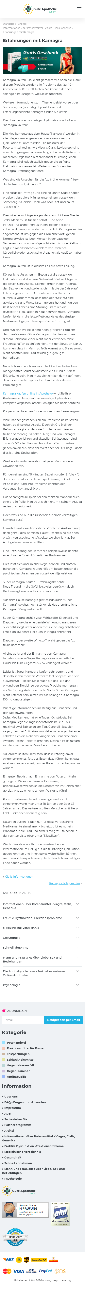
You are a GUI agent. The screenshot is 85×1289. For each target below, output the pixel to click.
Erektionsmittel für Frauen (26, 1048)
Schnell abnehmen (16, 947)
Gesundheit (11, 938)
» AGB (6, 1113)
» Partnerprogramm (16, 1125)
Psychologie (11, 985)
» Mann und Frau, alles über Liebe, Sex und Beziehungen (33, 1171)
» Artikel (8, 1130)
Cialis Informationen (19, 876)
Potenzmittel (16, 1042)
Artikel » (23, 23)
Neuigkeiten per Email (63, 1020)
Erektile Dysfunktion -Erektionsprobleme (32, 918)
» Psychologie (12, 1178)
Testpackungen (18, 1054)
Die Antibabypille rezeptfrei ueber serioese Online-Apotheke (34, 973)
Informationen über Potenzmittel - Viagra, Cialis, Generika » (38, 27)
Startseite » (9, 23)
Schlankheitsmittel (20, 1059)
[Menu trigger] (79, 9)
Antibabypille (16, 1077)
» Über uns (10, 1096)
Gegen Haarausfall (20, 1065)
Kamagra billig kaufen (64, 883)
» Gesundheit (11, 1157)
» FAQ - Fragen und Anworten (24, 1102)
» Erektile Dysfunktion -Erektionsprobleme (33, 1146)
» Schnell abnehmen (17, 1163)
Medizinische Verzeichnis (21, 928)
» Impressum (11, 1108)
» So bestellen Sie (14, 1119)
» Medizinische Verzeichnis (21, 1152)
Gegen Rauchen (18, 1071)
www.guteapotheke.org (56, 1280)
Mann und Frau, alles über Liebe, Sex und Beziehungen (32, 959)
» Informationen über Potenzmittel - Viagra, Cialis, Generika (38, 1138)
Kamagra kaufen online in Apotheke (28, 393)
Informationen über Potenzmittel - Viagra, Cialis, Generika (37, 906)
